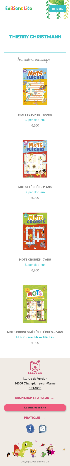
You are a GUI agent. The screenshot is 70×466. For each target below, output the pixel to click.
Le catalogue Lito (35, 407)
